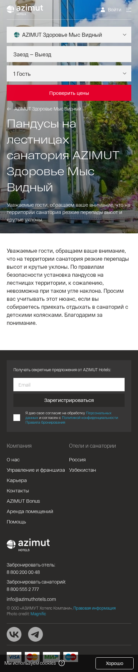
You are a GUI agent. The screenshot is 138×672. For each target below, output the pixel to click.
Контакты (18, 490)
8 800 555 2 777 (23, 589)
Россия (77, 459)
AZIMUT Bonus (23, 501)
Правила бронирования (45, 422)
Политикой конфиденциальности (90, 417)
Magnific (38, 613)
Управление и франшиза (36, 470)
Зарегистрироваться (69, 400)
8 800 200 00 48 (23, 572)
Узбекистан (82, 470)
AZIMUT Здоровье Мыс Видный (47, 108)
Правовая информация (94, 608)
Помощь (16, 521)
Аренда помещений (30, 511)
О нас (13, 459)
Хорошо (114, 663)
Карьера (17, 480)
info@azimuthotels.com (31, 599)
